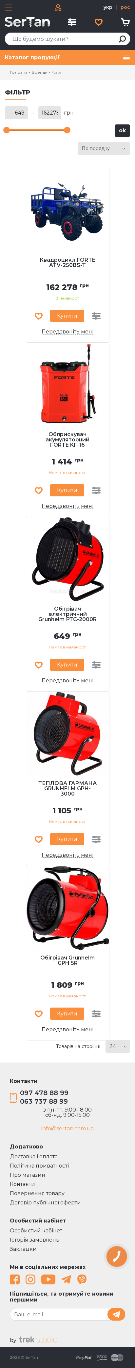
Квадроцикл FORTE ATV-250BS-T (67, 262)
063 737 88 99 (44, 1101)
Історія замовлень (34, 1240)
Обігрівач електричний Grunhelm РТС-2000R (67, 614)
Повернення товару (37, 1193)
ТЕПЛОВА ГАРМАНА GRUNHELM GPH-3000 (67, 789)
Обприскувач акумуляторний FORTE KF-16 (67, 440)
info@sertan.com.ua (67, 1128)
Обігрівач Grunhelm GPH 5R (67, 960)
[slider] (6, 130)
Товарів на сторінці (78, 1046)
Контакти (22, 1184)
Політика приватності (39, 1166)
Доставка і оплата (34, 1156)
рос (125, 7)
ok (122, 130)
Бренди (39, 72)
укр (108, 7)
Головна (19, 72)
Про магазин (27, 1175)
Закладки (23, 1249)
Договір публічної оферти (45, 1202)
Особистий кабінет (36, 1230)
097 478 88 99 (44, 1093)
